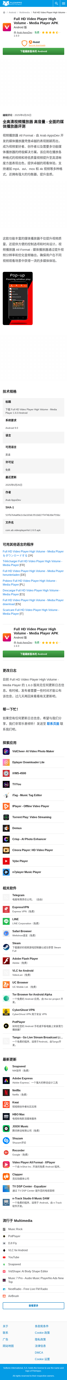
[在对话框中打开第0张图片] (18, 298)
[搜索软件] (56, 3)
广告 (5, 1339)
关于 (5, 1326)
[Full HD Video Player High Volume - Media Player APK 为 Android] (7, 27)
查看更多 (33, 1305)
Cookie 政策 (42, 1332)
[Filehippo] (12, 3)
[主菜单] (63, 3)
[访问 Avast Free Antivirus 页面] (33, 43)
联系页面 (53, 724)
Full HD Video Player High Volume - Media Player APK (36, 23)
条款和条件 (42, 1326)
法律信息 (40, 1345)
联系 (5, 1332)
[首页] (4, 12)
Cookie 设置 (42, 1359)
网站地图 (8, 1345)
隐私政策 (40, 1339)
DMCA (39, 1352)
